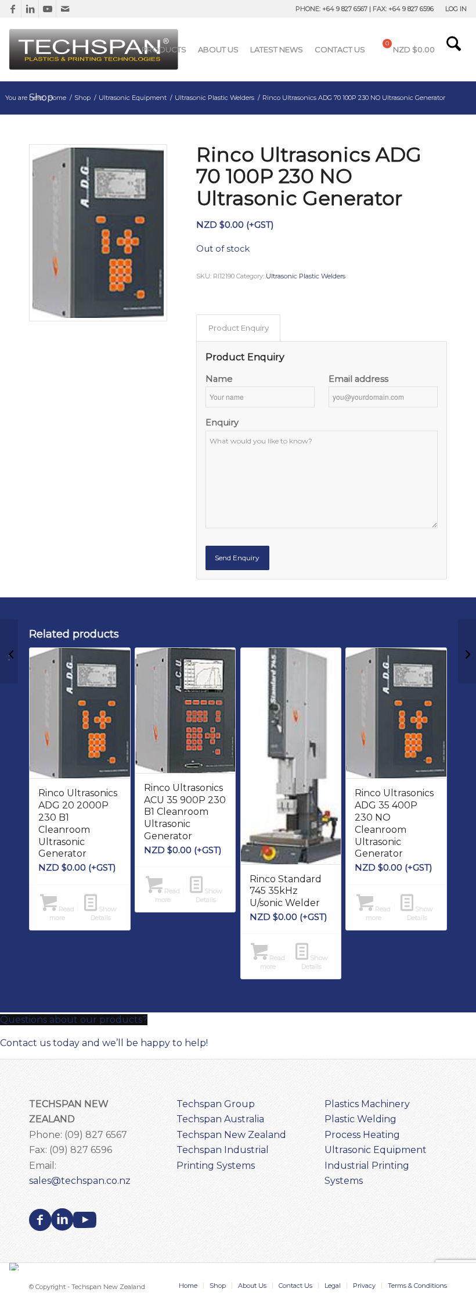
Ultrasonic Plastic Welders (305, 276)
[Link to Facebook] (12, 8)
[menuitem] (453, 9)
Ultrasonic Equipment (375, 1149)
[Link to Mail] (65, 8)
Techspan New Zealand (231, 1134)
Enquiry (222, 422)
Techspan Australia (220, 1119)
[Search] (454, 49)
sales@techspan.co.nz (80, 1180)
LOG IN (456, 9)
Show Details (104, 913)
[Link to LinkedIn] (29, 8)
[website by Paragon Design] (15, 1266)
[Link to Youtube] (47, 8)
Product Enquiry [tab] (238, 327)
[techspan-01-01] (95, 49)
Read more (61, 913)
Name (219, 379)
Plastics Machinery (367, 1103)
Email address (358, 379)
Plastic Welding (360, 1119)
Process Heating (362, 1134)
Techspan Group (215, 1103)
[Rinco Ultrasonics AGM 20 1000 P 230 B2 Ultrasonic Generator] (467, 651)
